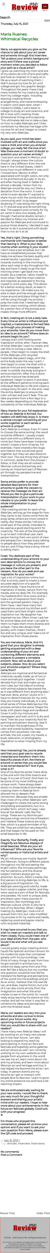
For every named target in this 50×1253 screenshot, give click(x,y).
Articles (12, 1143)
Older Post (43, 1213)
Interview (24, 1143)
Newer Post (7, 1213)
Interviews (38, 1143)
